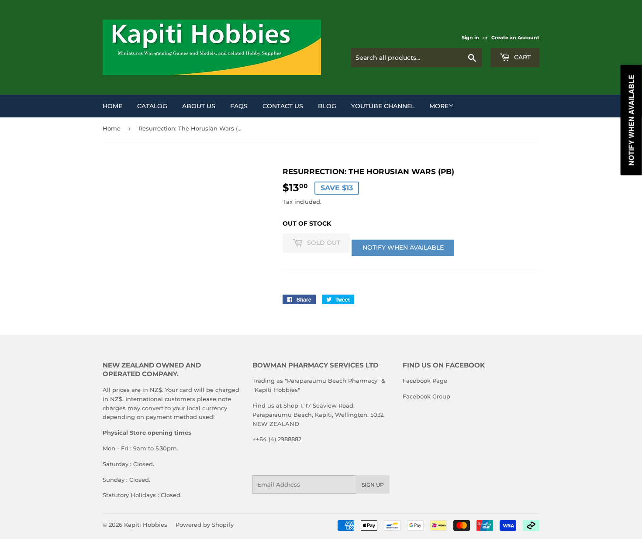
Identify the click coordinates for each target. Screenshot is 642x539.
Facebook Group (426, 396)
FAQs (239, 106)
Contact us (282, 106)
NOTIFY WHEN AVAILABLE (403, 247)
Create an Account (515, 37)
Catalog (152, 106)
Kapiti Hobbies (145, 524)
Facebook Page (425, 380)
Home (112, 106)
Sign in (470, 37)
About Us (198, 106)
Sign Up (373, 484)
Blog (327, 106)
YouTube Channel (382, 106)
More (439, 106)
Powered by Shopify (205, 524)
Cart (521, 57)
